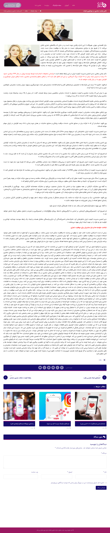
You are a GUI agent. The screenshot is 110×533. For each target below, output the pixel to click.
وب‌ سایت (34, 472)
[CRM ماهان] (40, 11)
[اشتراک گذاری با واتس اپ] (44, 367)
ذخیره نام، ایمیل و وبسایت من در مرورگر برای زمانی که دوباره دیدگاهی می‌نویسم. (77, 483)
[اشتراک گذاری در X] (57, 367)
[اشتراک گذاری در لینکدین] (49, 367)
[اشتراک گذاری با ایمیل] (40, 367)
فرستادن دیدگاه (101, 488)
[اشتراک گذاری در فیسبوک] (62, 367)
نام (105, 472)
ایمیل (69, 472)
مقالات (100, 360)
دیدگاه (104, 453)
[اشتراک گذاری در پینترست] (53, 367)
